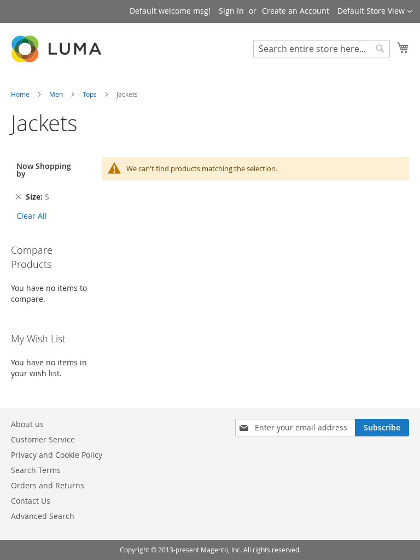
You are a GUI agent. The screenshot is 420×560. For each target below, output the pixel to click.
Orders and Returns (47, 485)
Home (21, 94)
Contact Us (30, 500)
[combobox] (321, 48)
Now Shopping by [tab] (43, 170)
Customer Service (43, 439)
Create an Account (295, 10)
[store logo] (57, 49)
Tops (90, 94)
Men (57, 94)
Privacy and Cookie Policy (56, 455)
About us (27, 424)
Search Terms (36, 470)
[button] (374, 11)
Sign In (231, 10)
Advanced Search (42, 516)
